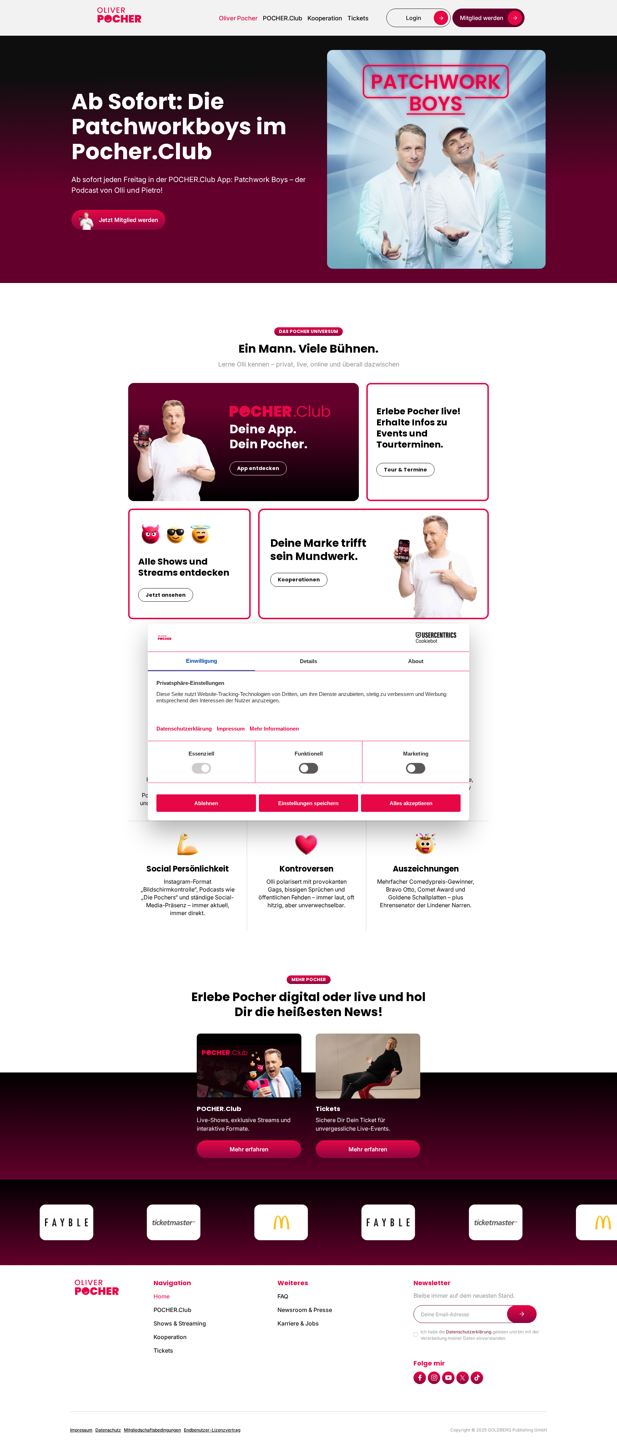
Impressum (81, 1430)
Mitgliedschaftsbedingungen (152, 1430)
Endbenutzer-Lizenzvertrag (212, 1430)
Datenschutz (108, 1430)
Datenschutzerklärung (468, 1331)
